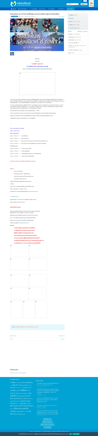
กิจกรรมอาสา (13, 335)
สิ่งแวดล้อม (12, 408)
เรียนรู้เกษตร (22, 414)
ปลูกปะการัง (62, 335)
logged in (17, 372)
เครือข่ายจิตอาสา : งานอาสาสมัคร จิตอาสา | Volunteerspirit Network (48, 431)
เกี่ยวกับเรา (61, 9)
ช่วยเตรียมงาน (25, 393)
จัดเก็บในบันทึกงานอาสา (75, 28)
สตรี (18, 406)
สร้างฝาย (30, 406)
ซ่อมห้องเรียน (20, 396)
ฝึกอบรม (29, 403)
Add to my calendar (83, 31)
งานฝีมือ (17, 390)
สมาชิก (70, 9)
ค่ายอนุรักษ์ (29, 385)
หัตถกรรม (18, 408)
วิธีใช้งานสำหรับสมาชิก (47, 422)
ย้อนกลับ (62, 338)
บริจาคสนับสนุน (47, 427)
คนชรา (11, 385)
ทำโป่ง (27, 398)
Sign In (85, 1)
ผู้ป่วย (22, 403)
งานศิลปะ (23, 390)
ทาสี (28, 396)
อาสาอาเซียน (25, 411)
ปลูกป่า (23, 401)
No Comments (62, 16)
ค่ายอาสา (12, 387)
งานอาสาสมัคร (23, 9)
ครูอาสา (15, 385)
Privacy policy (76, 433)
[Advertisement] (37, 356)
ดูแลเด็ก (25, 396)
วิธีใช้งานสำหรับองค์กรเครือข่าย (47, 424)
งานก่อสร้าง (25, 387)
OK (70, 433)
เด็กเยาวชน (16, 414)
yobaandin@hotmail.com (33, 191)
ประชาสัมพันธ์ (34, 9)
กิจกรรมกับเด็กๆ (27, 382)
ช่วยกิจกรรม (18, 393)
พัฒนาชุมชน (14, 406)
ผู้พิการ (26, 403)
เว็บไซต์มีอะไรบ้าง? (47, 419)
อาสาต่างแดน (19, 411)
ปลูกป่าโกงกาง (17, 403)
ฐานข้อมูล (52, 9)
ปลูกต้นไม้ (12, 401)
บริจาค (30, 398)
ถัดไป (12, 338)
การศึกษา (13, 382)
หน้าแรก (14, 9)
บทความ (43, 9)
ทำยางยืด (23, 398)
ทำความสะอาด (15, 398)
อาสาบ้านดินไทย (15, 16)
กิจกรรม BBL (19, 382)
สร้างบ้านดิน (23, 406)
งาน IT (21, 387)
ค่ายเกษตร (17, 387)
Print (71, 31)
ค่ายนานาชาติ (23, 385)
